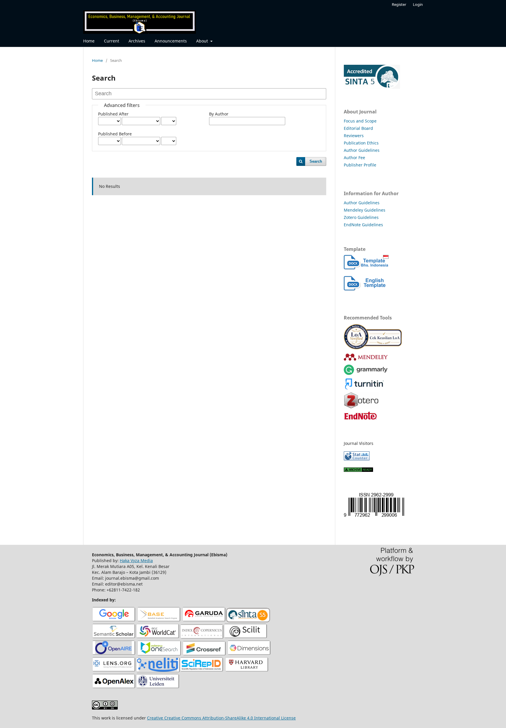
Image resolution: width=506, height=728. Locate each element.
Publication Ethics (361, 143)
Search (316, 161)
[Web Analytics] (357, 459)
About (202, 41)
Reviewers (354, 135)
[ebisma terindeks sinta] (372, 87)
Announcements (171, 41)
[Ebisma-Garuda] (204, 620)
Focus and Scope (360, 121)
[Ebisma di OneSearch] (159, 654)
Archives (137, 41)
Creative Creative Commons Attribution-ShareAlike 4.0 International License (221, 718)
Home (89, 41)
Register (399, 4)
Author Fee (354, 157)
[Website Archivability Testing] (358, 470)
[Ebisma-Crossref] (204, 654)
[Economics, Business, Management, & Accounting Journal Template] (366, 268)
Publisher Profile (360, 165)
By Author (218, 114)
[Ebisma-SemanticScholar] (114, 637)
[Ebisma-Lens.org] (114, 670)
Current (111, 41)
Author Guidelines (362, 150)
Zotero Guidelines (361, 217)
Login (418, 4)
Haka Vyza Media (136, 560)
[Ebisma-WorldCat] (158, 637)
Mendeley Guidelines (364, 210)
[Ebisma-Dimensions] (249, 654)
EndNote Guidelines (363, 224)
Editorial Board (358, 128)
